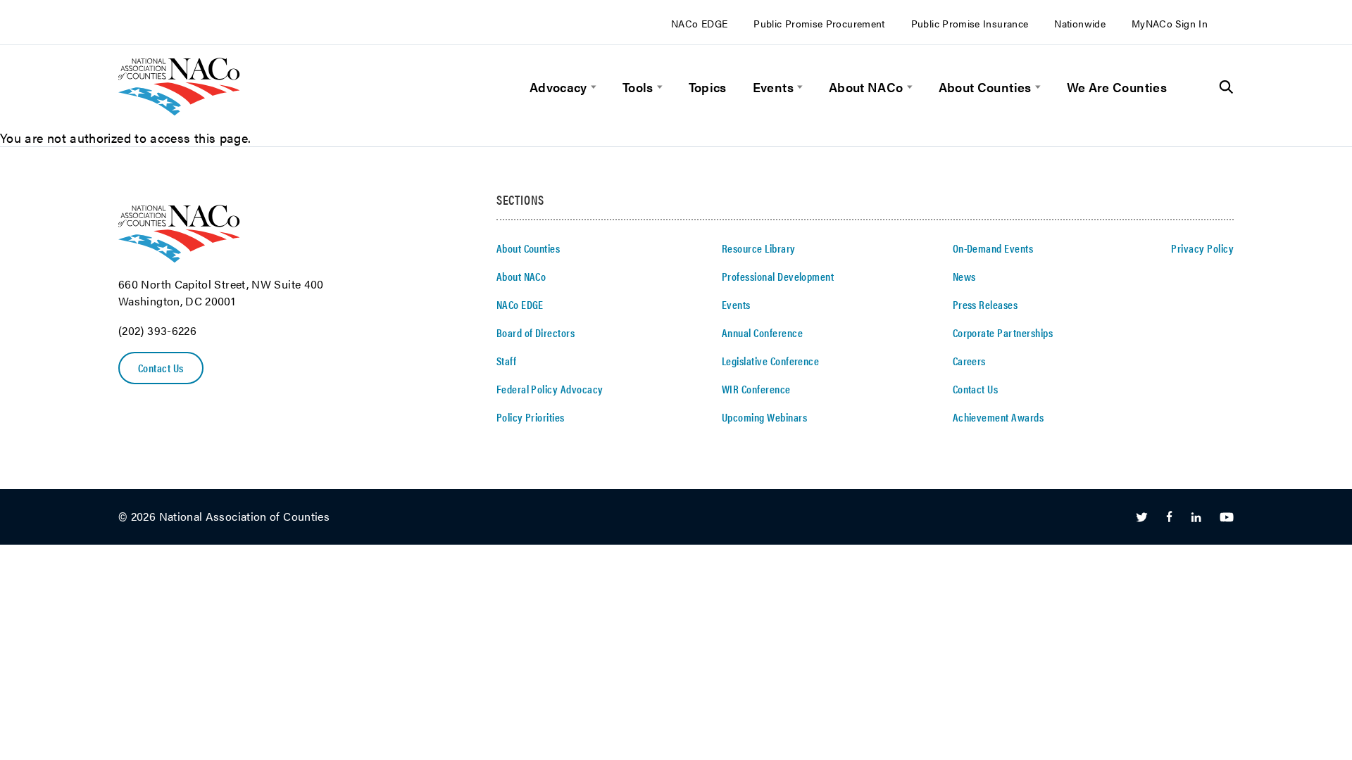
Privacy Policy (1202, 248)
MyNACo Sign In (1170, 23)
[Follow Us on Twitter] (1142, 517)
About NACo (866, 87)
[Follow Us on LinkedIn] (1196, 517)
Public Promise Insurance (970, 23)
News (964, 276)
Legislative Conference (771, 361)
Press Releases (985, 304)
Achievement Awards (998, 417)
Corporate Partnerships (1003, 332)
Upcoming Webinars (764, 417)
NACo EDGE (699, 23)
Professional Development (778, 276)
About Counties (985, 87)
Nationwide (1080, 23)
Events (773, 87)
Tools (637, 87)
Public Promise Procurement (818, 23)
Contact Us (161, 368)
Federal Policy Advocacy (549, 389)
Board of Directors (535, 332)
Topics (708, 87)
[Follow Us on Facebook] (1169, 517)
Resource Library (759, 248)
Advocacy (558, 87)
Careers (969, 361)
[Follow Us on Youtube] (1227, 517)
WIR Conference (756, 389)
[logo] (179, 111)
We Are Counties (1117, 87)
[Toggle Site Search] (1226, 87)
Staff (506, 361)
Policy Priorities (530, 417)
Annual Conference (762, 332)
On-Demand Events (993, 248)
